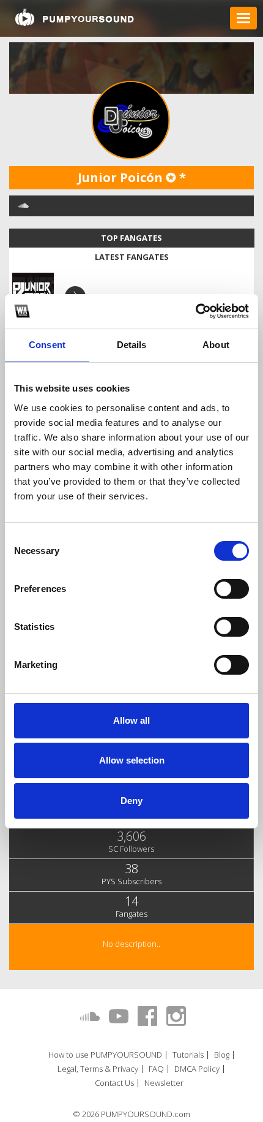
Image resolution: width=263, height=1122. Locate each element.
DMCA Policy (197, 1069)
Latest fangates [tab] (132, 256)
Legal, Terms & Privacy (97, 1069)
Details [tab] (132, 344)
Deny (131, 800)
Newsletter (163, 1083)
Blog (221, 1055)
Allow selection (132, 760)
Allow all (131, 720)
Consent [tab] (47, 344)
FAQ (156, 1069)
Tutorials (188, 1055)
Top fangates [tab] (131, 237)
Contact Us (114, 1083)
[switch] (231, 589)
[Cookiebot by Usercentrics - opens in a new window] (195, 311)
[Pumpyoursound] (74, 17)
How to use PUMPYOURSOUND (105, 1055)
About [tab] (215, 344)
